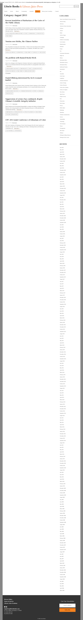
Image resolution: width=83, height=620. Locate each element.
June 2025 (62, 147)
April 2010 (62, 479)
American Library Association (12, 68)
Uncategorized (62, 128)
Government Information (25, 91)
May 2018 (62, 258)
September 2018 (63, 249)
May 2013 (62, 395)
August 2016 (62, 306)
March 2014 (62, 372)
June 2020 (62, 227)
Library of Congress (63, 89)
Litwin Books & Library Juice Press (23, 6)
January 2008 (62, 540)
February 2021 (62, 211)
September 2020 (63, 222)
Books (26, 33)
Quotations (62, 112)
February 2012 (62, 429)
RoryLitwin (15, 25)
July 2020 (61, 224)
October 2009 (62, 492)
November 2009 (63, 490)
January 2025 (62, 156)
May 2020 (62, 229)
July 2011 (61, 445)
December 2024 (63, 158)
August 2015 (62, 333)
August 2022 (62, 195)
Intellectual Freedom (10, 52)
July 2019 (61, 238)
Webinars (61, 132)
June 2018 (62, 256)
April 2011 (62, 451)
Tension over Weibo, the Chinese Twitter (21, 42)
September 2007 (63, 549)
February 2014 (62, 374)
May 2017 (62, 286)
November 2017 (63, 272)
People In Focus (40, 33)
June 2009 (62, 501)
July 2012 (61, 417)
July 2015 (61, 336)
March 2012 (62, 426)
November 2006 (63, 572)
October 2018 (62, 247)
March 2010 (62, 481)
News (37, 11)
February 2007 (62, 565)
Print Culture (62, 103)
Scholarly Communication (11, 114)
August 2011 (62, 442)
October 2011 (62, 438)
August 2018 (62, 252)
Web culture (42, 52)
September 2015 (63, 331)
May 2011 (62, 449)
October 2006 (62, 574)
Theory (61, 126)
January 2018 (62, 267)
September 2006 (63, 576)
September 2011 (63, 440)
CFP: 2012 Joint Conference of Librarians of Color (25, 120)
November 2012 (63, 408)
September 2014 (63, 358)
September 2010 (63, 467)
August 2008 (62, 524)
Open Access (62, 94)
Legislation (62, 78)
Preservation (62, 101)
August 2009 (62, 497)
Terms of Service (9, 601)
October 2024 (62, 161)
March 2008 (62, 535)
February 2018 (62, 265)
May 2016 (62, 313)
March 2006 (62, 590)
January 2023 (62, 186)
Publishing (62, 110)
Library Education (63, 85)
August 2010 (62, 470)
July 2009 (61, 499)
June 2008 (62, 529)
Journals (32, 11)
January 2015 (62, 349)
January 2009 (62, 513)
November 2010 (63, 463)
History (34, 91)
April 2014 (62, 370)
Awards (61, 30)
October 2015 (62, 329)
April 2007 (62, 560)
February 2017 (62, 292)
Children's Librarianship (64, 39)
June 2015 (62, 338)
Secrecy (61, 116)
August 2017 (62, 279)
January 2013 (62, 404)
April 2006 (62, 588)
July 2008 (61, 526)
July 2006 (61, 581)
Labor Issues (62, 76)
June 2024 (62, 163)
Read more (17, 31)
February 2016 (62, 320)
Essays (30, 68)
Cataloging (62, 37)
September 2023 (63, 174)
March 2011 (62, 454)
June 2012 (62, 420)
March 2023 (62, 183)
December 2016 (63, 297)
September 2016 (63, 304)
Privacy (61, 105)
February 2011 (62, 456)
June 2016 (62, 311)
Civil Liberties (62, 42)
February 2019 (62, 242)
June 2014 (62, 365)
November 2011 (63, 436)
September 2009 (63, 495)
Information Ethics (37, 68)
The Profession (18, 130)
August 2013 (62, 388)
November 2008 (63, 517)
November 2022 (63, 188)
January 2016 (62, 322)
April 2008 (62, 533)
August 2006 (62, 579)
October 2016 (62, 302)
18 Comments (8, 73)
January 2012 (62, 431)
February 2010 (62, 483)
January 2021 (62, 213)
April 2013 (62, 397)
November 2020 (63, 217)
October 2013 (62, 383)
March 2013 (62, 399)
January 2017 (62, 295)
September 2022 (63, 192)
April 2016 (62, 315)
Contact (57, 11)
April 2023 (62, 181)
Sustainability (62, 119)
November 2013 (63, 381)
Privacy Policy (8, 599)
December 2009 (63, 488)
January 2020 (62, 231)
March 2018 (62, 263)
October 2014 (62, 356)
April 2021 (62, 206)
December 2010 (63, 461)
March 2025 (62, 154)
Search (76, 6)
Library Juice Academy (47, 11)
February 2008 (62, 538)
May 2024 (62, 165)
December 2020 (63, 215)
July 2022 (61, 197)
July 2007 (61, 554)
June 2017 (62, 283)
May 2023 (62, 179)
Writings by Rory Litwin (29, 71)
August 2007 (62, 551)
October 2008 (62, 520)
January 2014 (62, 376)
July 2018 (61, 254)
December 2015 (63, 324)
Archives (61, 28)
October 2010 (62, 465)
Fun (60, 51)
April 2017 (62, 288)
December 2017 (63, 270)
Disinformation (23, 68)
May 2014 (62, 367)
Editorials (61, 46)
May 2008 (62, 531)
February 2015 (62, 347)
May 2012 (62, 422)
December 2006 (63, 570)
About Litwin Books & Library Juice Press (14, 33)
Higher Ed (62, 55)
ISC (60, 71)
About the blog (62, 21)
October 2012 (62, 411)
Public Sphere (27, 52)
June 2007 (62, 556)
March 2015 (62, 345)
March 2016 (62, 317)
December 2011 (63, 433)
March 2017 (62, 290)
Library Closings (63, 82)
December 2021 (63, 199)
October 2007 (62, 547)
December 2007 (63, 542)
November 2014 (63, 354)
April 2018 (62, 261)
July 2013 (61, 390)
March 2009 (62, 508)
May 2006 (62, 585)
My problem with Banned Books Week (20, 58)
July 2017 (61, 281)
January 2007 (62, 567)
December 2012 (63, 406)
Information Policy (63, 64)
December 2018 (63, 245)
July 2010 (61, 472)
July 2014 (61, 363)
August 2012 (62, 415)
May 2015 (62, 340)
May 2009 (62, 504)
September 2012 (63, 413)
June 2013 (62, 392)
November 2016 (63, 299)
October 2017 (62, 274)
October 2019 (62, 233)
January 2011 (62, 458)
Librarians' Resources (64, 80)
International (32, 33)
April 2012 (62, 424)
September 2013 (63, 386)
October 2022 (62, 190)
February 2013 (62, 401)
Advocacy (62, 23)
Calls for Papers (9, 130)
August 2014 (62, 361)
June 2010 (62, 474)
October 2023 (62, 172)
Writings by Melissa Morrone (65, 135)
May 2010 (62, 476)
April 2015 (62, 342)
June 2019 (62, 240)
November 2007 (63, 545)
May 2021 (62, 204)
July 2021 (61, 202)
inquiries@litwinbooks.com (12, 608)
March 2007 (62, 563)
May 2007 (62, 558)
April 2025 (62, 152)
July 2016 (61, 308)
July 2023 (61, 177)
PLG (61, 98)
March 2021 (62, 208)
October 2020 (62, 220)
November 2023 (63, 170)
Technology (35, 52)
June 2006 (62, 583)
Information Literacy (64, 62)
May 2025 (62, 149)
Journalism (40, 91)
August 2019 (62, 236)
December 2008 (63, 515)
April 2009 (62, 506)
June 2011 (62, 447)
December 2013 (63, 379)
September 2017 (63, 277)
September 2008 (63, 522)
